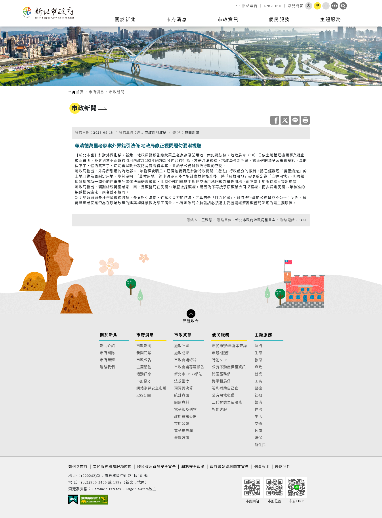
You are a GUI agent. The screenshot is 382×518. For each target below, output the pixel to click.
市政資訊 (183, 335)
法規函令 (181, 381)
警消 (258, 402)
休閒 (258, 431)
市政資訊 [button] (228, 19)
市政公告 (143, 360)
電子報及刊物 (185, 409)
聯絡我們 (107, 367)
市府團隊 (107, 353)
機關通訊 (181, 438)
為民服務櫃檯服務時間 (112, 467)
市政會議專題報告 (189, 367)
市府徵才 (143, 381)
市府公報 (181, 423)
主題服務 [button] (330, 19)
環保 (258, 438)
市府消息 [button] (176, 19)
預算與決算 (183, 388)
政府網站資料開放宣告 (229, 467)
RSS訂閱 (143, 395)
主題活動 (143, 367)
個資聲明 (262, 467)
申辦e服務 (220, 353)
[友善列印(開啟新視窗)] (305, 120)
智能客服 (219, 409)
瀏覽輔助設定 (334, 5)
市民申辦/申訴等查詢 (229, 346)
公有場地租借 (223, 395)
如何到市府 (78, 467)
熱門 (258, 346)
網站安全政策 (193, 467)
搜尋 (343, 5)
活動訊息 (143, 374)
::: (238, 6)
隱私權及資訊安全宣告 (156, 467)
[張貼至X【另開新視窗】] (285, 120)
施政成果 (181, 353)
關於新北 (109, 335)
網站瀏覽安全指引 (151, 388)
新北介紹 (107, 346)
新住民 (260, 445)
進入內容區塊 (11, 2)
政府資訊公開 (185, 416)
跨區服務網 (221, 374)
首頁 (80, 92)
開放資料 (181, 402)
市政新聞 (116, 92)
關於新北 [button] (125, 19)
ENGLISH (273, 6)
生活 (258, 416)
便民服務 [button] (279, 19)
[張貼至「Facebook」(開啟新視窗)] (274, 120)
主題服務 (263, 335)
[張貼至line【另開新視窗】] (295, 120)
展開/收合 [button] (191, 313)
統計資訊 (181, 395)
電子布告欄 (183, 431)
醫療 (258, 388)
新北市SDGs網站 (188, 374)
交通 (258, 423)
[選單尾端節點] (371, 22)
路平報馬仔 (221, 381)
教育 (258, 360)
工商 (258, 381)
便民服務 (221, 335)
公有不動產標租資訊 (229, 367)
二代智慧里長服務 (227, 402)
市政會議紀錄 (185, 360)
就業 (258, 374)
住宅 (258, 409)
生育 (258, 353)
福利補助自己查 (225, 388)
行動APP (219, 360)
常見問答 (295, 6)
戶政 (258, 367)
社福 (258, 395)
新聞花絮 (143, 353)
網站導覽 (250, 6)
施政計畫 (181, 346)
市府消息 (96, 92)
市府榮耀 (107, 360)
